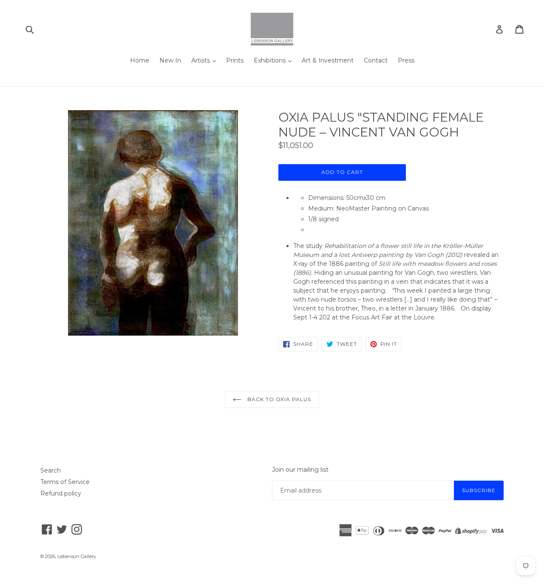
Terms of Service (65, 482)
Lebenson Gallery (76, 556)
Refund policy (60, 493)
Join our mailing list (300, 469)
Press (406, 60)
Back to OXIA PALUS (278, 399)
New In (170, 60)
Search (50, 470)
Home (139, 60)
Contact (376, 60)
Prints (235, 60)
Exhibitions (270, 60)
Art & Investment (328, 60)
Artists (201, 60)
